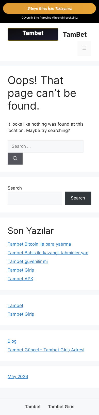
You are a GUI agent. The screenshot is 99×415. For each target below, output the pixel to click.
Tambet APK (20, 278)
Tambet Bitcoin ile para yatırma (39, 244)
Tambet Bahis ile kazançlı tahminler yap (48, 252)
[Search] (15, 159)
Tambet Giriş (21, 270)
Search (15, 188)
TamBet (75, 34)
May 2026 (18, 376)
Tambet (15, 305)
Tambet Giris (61, 406)
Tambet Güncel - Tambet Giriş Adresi (46, 349)
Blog (12, 341)
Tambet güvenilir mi (28, 261)
